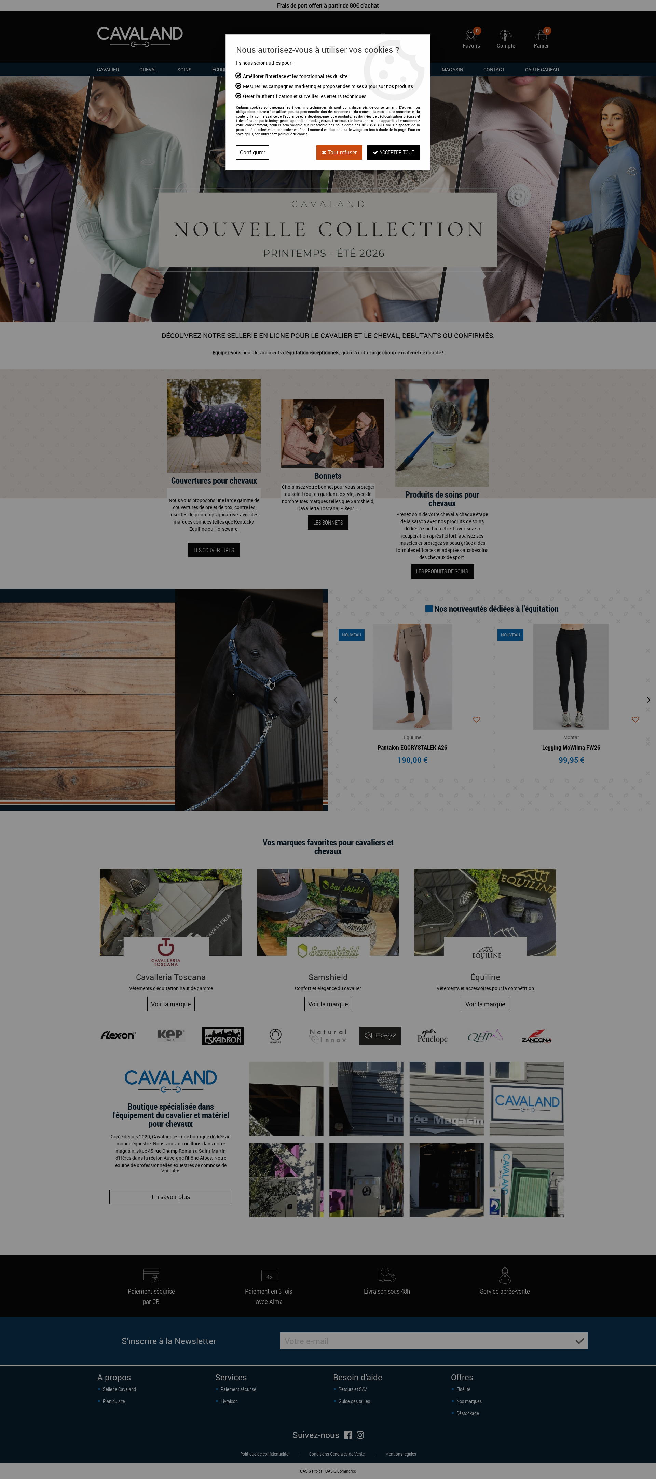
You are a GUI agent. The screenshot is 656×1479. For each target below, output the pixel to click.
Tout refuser (341, 152)
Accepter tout (396, 152)
